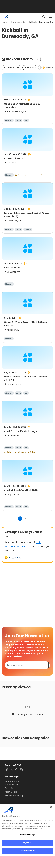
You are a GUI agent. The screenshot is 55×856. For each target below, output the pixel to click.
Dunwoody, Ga (18, 22)
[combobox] (11, 67)
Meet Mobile (11, 791)
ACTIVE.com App (13, 781)
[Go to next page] (41, 518)
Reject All (27, 842)
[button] (29, 67)
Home (5, 22)
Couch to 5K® (11, 784)
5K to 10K (9, 788)
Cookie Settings (27, 834)
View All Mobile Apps (15, 795)
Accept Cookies (27, 850)
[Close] (51, 807)
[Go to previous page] (14, 518)
